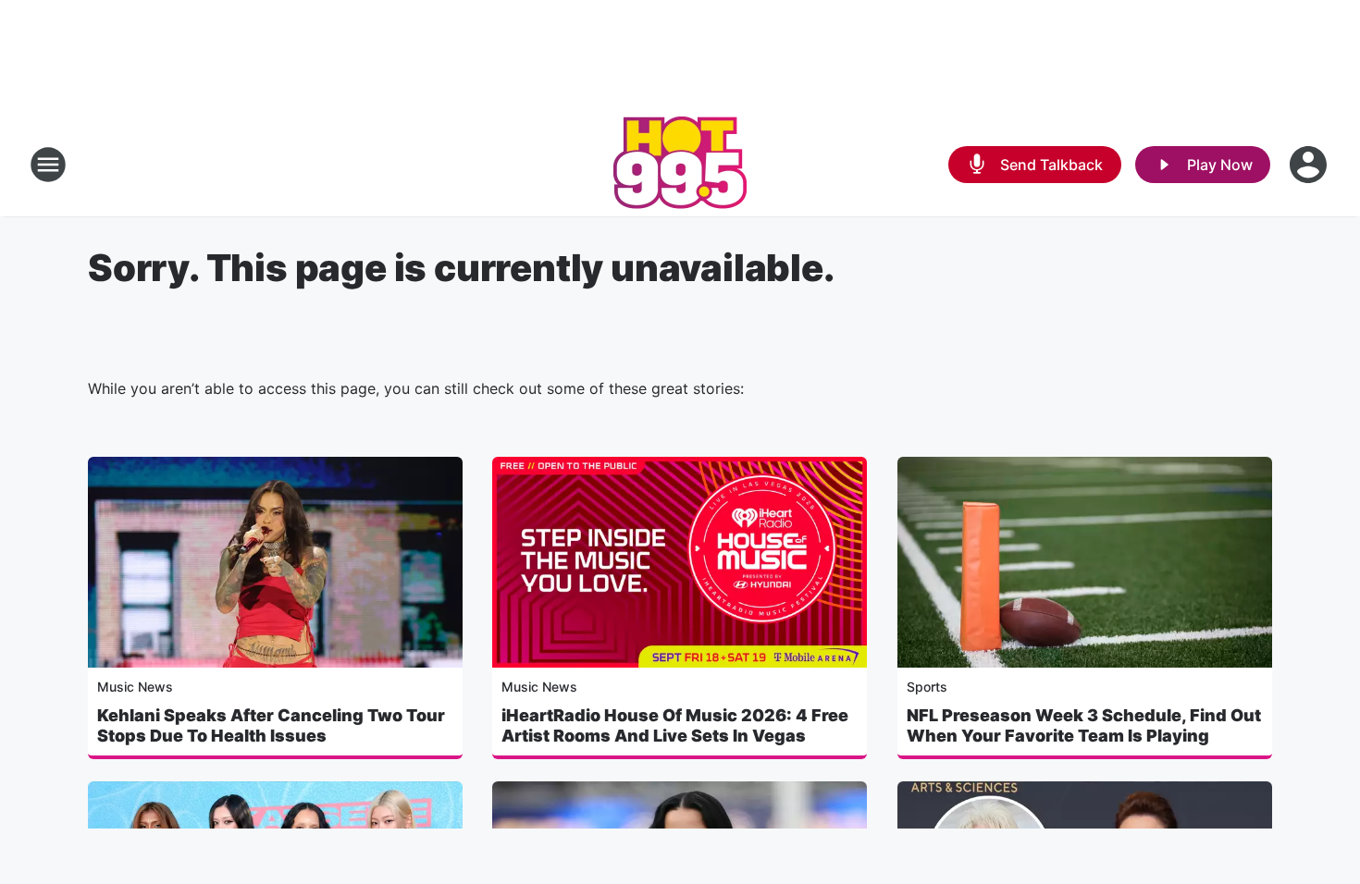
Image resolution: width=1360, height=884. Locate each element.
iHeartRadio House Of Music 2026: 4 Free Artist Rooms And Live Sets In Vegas (674, 725)
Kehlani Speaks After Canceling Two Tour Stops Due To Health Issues (271, 725)
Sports (927, 686)
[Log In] (1310, 164)
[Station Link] (680, 165)
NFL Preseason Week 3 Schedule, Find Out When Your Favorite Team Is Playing (1084, 725)
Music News (135, 686)
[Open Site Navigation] (48, 164)
